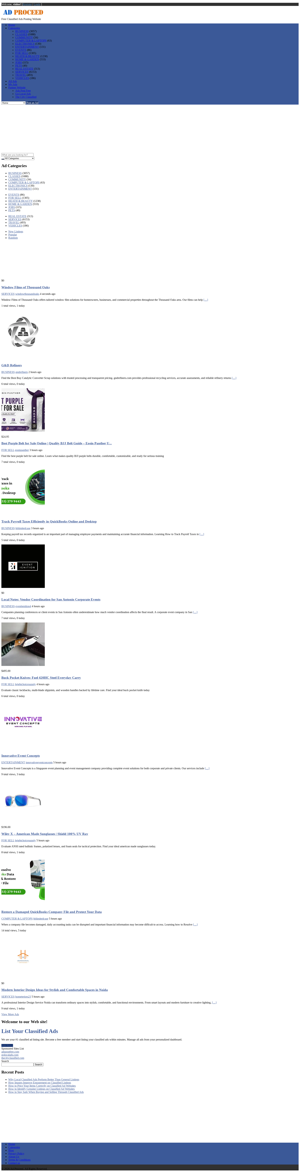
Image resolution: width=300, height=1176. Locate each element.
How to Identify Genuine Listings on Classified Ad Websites (41, 1088)
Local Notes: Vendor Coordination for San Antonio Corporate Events (50, 599)
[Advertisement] (150, 129)
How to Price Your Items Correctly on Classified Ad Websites (42, 1085)
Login (37, 4)
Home (11, 24)
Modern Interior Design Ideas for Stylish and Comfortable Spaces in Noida (54, 990)
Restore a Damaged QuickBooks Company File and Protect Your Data (51, 912)
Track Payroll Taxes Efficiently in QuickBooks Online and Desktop (49, 521)
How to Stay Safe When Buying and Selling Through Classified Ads (46, 1092)
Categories (14, 28)
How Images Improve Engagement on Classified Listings (39, 1082)
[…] (205, 299)
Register (27, 4)
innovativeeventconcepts (39, 762)
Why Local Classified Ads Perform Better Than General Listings (43, 1079)
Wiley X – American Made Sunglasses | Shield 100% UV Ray (44, 834)
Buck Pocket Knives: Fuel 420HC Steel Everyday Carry (41, 677)
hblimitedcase (40, 918)
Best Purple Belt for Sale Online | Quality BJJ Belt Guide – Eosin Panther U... (56, 443)
